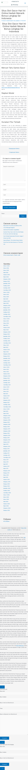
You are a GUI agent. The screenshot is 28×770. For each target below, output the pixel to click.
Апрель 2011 (6, 466)
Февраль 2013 (6, 439)
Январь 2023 (6, 356)
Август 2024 (6, 318)
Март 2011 (5, 468)
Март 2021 (5, 398)
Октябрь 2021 (6, 382)
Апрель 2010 (6, 479)
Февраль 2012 (6, 446)
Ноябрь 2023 (6, 338)
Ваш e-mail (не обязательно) (7, 702)
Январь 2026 (6, 281)
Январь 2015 (6, 437)
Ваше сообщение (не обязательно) (8, 714)
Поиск (3, 213)
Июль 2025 (6, 294)
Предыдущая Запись (14, 148)
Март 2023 (6, 351)
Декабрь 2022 (6, 358)
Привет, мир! (17, 255)
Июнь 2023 (6, 345)
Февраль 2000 (6, 508)
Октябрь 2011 (6, 455)
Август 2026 (6, 265)
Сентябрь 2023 (7, 343)
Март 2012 (5, 444)
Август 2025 (6, 292)
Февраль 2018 (6, 424)
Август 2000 (6, 494)
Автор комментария (8, 255)
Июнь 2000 (6, 499)
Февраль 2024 (6, 332)
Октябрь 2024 (6, 314)
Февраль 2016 (6, 431)
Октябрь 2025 (6, 287)
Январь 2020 (6, 417)
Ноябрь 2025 (6, 285)
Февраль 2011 (6, 470)
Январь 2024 (6, 334)
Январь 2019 (6, 422)
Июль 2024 (6, 321)
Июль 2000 (6, 497)
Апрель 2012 (6, 442)
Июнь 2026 (6, 270)
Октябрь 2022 (6, 362)
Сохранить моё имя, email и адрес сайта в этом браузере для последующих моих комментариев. (14, 201)
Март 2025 (6, 303)
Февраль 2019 (6, 420)
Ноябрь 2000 (6, 490)
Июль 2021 (6, 389)
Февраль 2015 (6, 435)
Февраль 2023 (6, 354)
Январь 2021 (6, 402)
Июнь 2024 (6, 323)
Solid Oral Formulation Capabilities (11, 229)
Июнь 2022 (6, 371)
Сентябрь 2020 (7, 406)
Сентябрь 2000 (7, 492)
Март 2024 (6, 329)
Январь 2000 (6, 510)
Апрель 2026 (6, 274)
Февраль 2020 (6, 415)
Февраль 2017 (6, 428)
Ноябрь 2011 (6, 453)
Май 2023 (5, 347)
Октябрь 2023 (6, 340)
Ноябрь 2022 (6, 360)
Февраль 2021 (6, 400)
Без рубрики (17, 20)
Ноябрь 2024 (6, 312)
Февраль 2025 (6, 305)
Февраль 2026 (6, 279)
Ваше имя (2, 691)
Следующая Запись (14, 152)
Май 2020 (5, 411)
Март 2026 (6, 276)
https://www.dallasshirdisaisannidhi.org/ (11, 87)
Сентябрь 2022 (7, 365)
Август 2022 (6, 367)
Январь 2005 (6, 484)
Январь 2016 (6, 433)
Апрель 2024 (6, 327)
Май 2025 (5, 299)
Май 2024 (5, 325)
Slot (24, 537)
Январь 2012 (6, 448)
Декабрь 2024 (6, 310)
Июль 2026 (6, 268)
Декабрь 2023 (6, 336)
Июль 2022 (6, 369)
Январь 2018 (6, 426)
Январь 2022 (6, 378)
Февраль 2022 (6, 376)
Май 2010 (5, 477)
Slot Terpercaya (20, 645)
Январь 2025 (6, 307)
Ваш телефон (3, 696)
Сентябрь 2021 (7, 384)
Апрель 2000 (6, 503)
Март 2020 (6, 413)
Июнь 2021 (6, 391)
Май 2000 (5, 501)
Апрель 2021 (6, 395)
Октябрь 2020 (6, 404)
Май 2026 (5, 272)
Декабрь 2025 (6, 283)
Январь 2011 (6, 473)
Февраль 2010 (6, 481)
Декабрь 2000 (6, 488)
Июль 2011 (5, 459)
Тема (1, 708)
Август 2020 (6, 409)
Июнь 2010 (6, 475)
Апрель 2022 (6, 373)
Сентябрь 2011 (6, 457)
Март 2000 (6, 505)
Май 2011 (5, 464)
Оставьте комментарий (7, 20)
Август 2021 (6, 387)
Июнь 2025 (6, 296)
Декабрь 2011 (6, 450)
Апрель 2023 (6, 349)
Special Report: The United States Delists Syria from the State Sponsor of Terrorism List (13, 242)
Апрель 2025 (6, 301)
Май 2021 (5, 393)
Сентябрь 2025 (7, 290)
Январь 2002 (6, 486)
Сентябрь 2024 (7, 316)
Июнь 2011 (5, 461)
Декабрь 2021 (6, 380)
